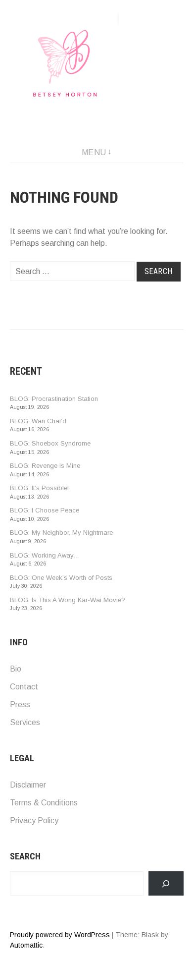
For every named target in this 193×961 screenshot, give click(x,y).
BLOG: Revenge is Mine (45, 465)
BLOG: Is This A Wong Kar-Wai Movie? (67, 600)
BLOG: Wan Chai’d (38, 421)
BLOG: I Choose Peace (44, 510)
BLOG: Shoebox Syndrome (50, 443)
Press (20, 704)
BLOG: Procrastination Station (54, 398)
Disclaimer (28, 785)
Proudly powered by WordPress (60, 935)
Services (25, 722)
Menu (94, 152)
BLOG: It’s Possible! (39, 488)
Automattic (26, 945)
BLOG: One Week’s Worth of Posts (61, 577)
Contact (24, 686)
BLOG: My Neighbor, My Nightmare (61, 532)
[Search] (166, 883)
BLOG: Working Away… (45, 555)
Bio (15, 669)
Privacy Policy (34, 820)
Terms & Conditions (44, 802)
